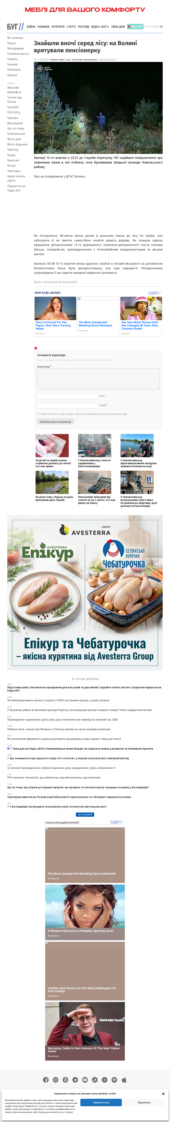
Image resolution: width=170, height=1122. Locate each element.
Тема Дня (118, 27)
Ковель (12, 59)
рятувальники (90, 59)
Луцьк (11, 43)
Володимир (15, 48)
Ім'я (102, 395)
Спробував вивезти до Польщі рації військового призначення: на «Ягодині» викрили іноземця (69, 797)
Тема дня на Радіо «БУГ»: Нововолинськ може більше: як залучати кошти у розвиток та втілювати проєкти (83, 748)
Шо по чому (15, 128)
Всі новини (15, 38)
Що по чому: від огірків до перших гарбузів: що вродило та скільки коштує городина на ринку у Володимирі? (78, 787)
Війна (31, 27)
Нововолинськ (18, 54)
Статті (71, 27)
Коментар (44, 366)
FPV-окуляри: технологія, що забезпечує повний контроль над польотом (53, 777)
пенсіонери (77, 59)
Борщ (11, 155)
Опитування (16, 134)
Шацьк (12, 75)
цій (63, 1112)
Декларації (15, 123)
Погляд (83, 27)
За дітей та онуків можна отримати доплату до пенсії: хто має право (53, 463)
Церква (12, 118)
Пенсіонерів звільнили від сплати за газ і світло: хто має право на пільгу (96, 500)
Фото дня (14, 139)
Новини (43, 27)
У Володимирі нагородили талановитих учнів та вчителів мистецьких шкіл (58, 806)
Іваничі (12, 64)
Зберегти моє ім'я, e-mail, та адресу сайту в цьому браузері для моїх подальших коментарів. (84, 414)
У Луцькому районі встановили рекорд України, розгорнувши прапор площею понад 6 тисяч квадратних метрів (79, 710)
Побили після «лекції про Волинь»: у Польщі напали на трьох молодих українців (58, 729)
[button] (163, 1093)
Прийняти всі (101, 1102)
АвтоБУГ (13, 107)
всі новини (85, 814)
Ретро (11, 166)
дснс (69, 59)
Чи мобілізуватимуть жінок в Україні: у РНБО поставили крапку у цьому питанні (58, 700)
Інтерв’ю (58, 27)
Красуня (13, 160)
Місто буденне (17, 144)
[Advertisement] (18, 243)
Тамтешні (13, 171)
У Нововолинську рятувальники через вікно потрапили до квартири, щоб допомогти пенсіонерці (139, 501)
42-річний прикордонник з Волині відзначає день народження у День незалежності (61, 768)
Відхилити (144, 1102)
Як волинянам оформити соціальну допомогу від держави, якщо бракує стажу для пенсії (64, 738)
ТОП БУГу (13, 112)
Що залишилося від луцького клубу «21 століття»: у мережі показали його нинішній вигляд (69, 758)
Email (103, 405)
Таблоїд (12, 150)
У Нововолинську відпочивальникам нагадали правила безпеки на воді (138, 463)
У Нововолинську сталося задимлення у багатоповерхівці (94, 463)
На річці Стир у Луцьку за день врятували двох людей (54, 498)
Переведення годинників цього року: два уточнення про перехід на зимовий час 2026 (62, 719)
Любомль (14, 70)
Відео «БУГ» (100, 27)
